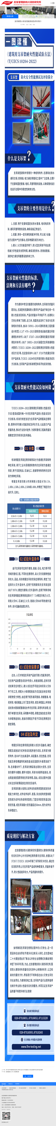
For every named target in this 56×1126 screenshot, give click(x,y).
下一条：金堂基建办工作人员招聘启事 (10, 1071)
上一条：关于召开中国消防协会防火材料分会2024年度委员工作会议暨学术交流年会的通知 (22, 1069)
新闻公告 (10, 16)
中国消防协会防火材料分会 (7, 1089)
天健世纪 (8, 1109)
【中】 (30, 24)
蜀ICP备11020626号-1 (6, 1097)
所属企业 (10, 1083)
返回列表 (29, 1076)
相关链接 (4, 1083)
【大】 (33, 24)
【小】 (27, 24)
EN (51, 3)
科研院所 (17, 1083)
